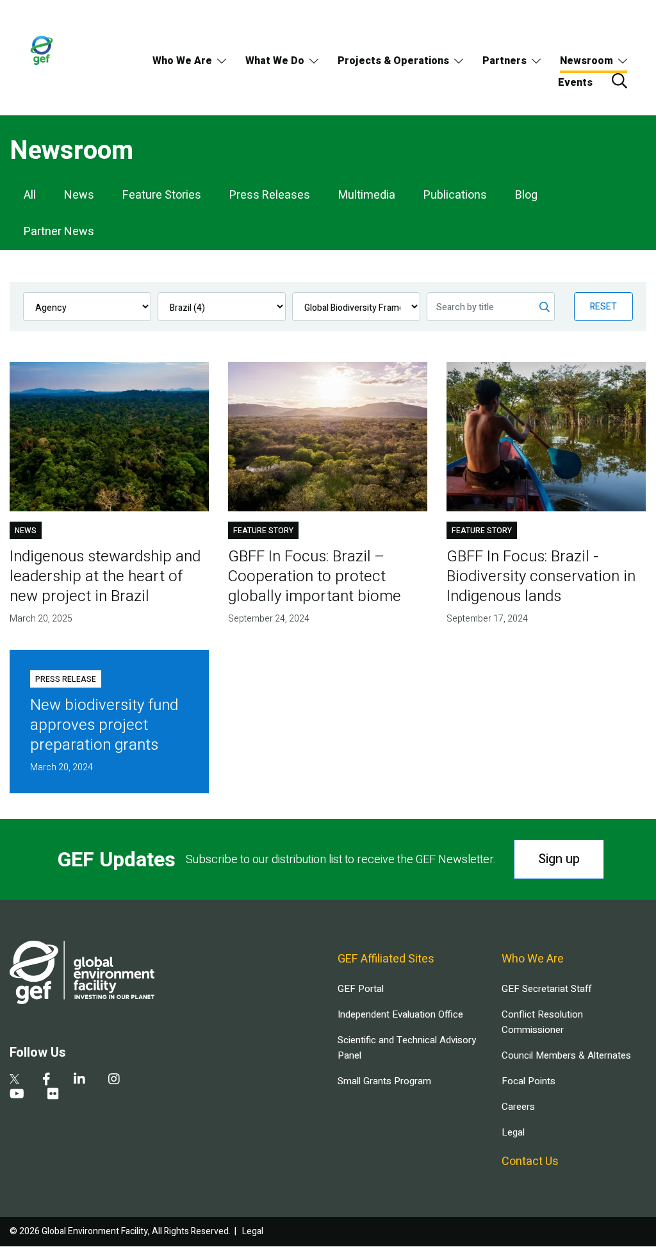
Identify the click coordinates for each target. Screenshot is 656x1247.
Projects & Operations (393, 61)
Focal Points (528, 1081)
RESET (603, 306)
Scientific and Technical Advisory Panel (407, 1047)
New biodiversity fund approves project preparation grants (104, 725)
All (30, 195)
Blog (526, 195)
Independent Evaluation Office (400, 1014)
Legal (513, 1132)
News (79, 195)
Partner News (59, 231)
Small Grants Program (384, 1081)
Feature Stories (161, 195)
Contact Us (530, 1161)
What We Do (274, 61)
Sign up (559, 859)
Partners (504, 61)
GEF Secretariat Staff (546, 989)
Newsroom (586, 61)
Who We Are (182, 61)
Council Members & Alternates (566, 1055)
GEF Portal (361, 989)
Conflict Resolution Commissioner (542, 1022)
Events (575, 82)
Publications (455, 195)
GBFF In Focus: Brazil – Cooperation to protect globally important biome (314, 576)
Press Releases (269, 195)
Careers (518, 1107)
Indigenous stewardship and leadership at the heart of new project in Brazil (105, 576)
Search (619, 80)
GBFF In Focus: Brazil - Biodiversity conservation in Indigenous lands (541, 576)
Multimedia (366, 195)
